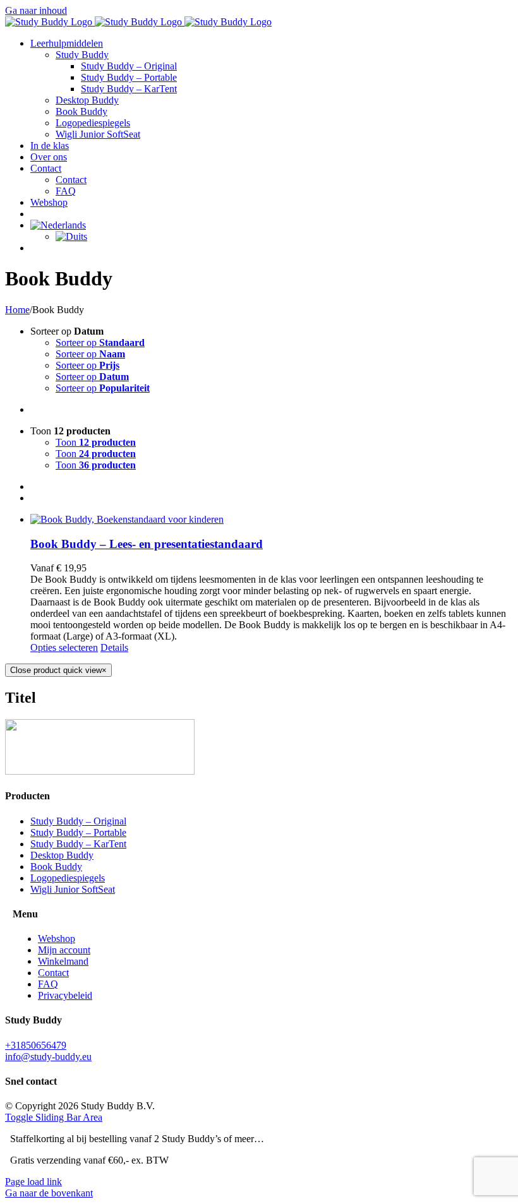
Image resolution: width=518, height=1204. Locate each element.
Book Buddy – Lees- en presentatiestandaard (146, 544)
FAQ (48, 984)
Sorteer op (100, 342)
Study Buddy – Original (78, 821)
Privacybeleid (65, 995)
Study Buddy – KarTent (78, 843)
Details (114, 647)
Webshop (56, 938)
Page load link (33, 1181)
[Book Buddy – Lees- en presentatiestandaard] (271, 519)
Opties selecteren (64, 647)
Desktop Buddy (61, 855)
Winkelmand (63, 961)
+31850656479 (35, 1045)
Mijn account (64, 950)
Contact (53, 972)
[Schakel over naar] (58, 225)
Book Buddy (56, 866)
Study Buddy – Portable (78, 832)
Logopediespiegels (67, 878)
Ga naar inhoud (36, 10)
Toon (96, 442)
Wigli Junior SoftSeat (72, 889)
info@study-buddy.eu (48, 1056)
